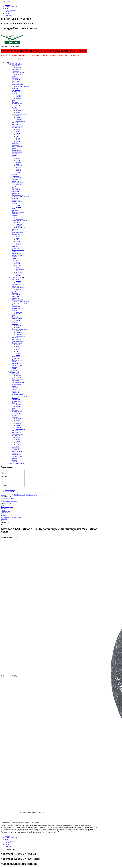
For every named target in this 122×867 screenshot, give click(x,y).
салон (18, 160)
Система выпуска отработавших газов (18, 74)
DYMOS (3, 510)
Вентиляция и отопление (16, 144)
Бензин (18, 67)
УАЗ (2, 520)
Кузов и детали (17, 127)
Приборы (15, 122)
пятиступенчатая (21, 303)
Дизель (18, 282)
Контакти (8, 15)
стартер (18, 115)
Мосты (14, 93)
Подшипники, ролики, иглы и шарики (17, 151)
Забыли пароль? (10, 490)
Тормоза (15, 109)
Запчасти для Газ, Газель (16, 463)
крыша (18, 129)
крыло (18, 141)
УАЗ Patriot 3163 (13, 372)
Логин (4, 473)
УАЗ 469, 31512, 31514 (15, 64)
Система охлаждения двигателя (16, 79)
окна (17, 134)
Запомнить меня (7, 482)
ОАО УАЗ (4, 519)
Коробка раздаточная (16, 89)
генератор (19, 117)
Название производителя (9, 501)
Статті (7, 13)
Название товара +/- (7, 498)
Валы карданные (17, 91)
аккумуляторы (20, 121)
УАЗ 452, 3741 (13, 174)
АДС (2, 514)
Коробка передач (17, 84)
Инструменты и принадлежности (17, 125)
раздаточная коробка (20, 166)
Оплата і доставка (10, 10)
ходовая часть (18, 163)
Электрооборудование (19, 114)
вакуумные (19, 110)
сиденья (18, 140)
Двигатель (15, 66)
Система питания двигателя (18, 70)
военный (19, 98)
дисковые (19, 112)
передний (19, 95)
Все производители (7, 507)
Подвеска (15, 102)
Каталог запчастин (11, 6)
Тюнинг (14, 157)
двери (18, 133)
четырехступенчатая (22, 86)
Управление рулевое (16, 106)
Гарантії (7, 12)
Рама (13, 100)
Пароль (4, 476)
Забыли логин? (9, 491)
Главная (3, 495)
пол (17, 136)
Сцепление (15, 83)
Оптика (14, 155)
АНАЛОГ (4, 508)
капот (18, 131)
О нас (6, 8)
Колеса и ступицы (18, 103)
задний (18, 97)
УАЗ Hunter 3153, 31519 (16, 277)
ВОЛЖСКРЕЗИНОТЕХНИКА (11, 517)
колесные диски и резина (19, 170)
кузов (18, 158)
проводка (19, 119)
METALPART (5, 512)
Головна (7, 5)
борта (18, 138)
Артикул (3, 500)
